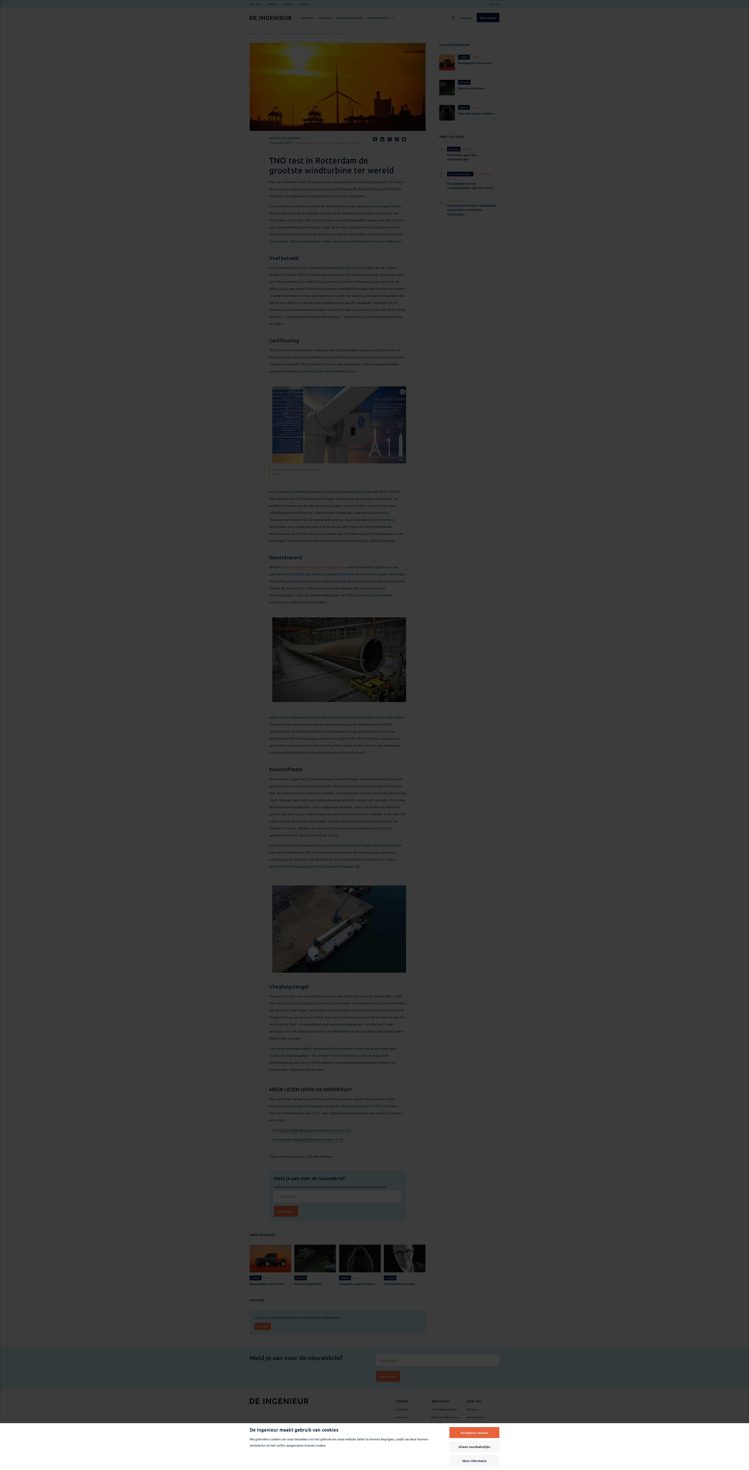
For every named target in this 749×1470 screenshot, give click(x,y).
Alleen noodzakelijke (474, 1446)
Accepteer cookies (474, 1432)
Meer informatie (474, 1460)
